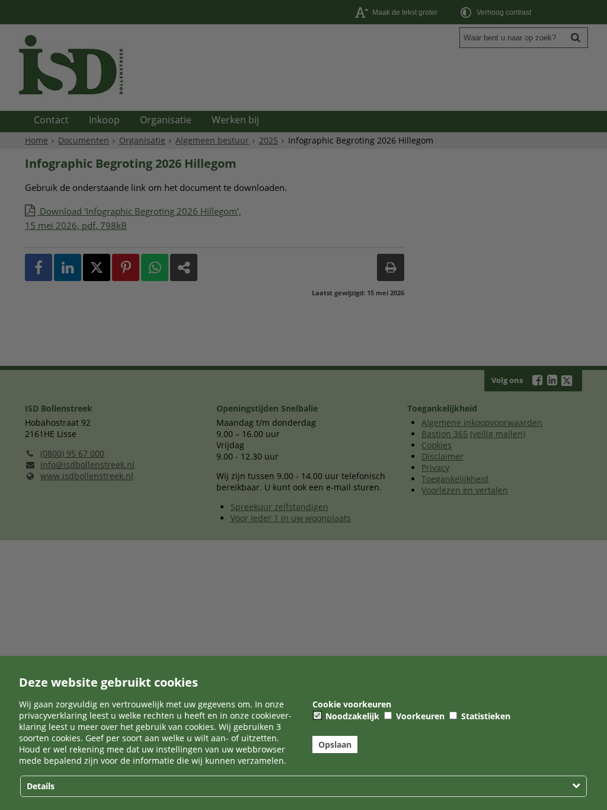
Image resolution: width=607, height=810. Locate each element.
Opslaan (335, 744)
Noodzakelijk (351, 716)
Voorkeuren (419, 716)
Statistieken (484, 716)
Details (41, 786)
